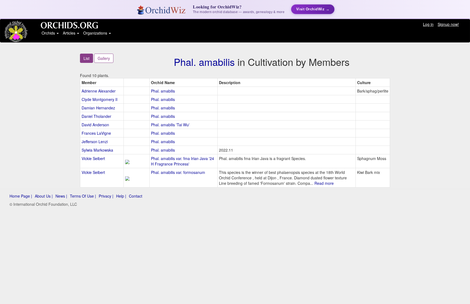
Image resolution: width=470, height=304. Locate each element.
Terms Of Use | (83, 196)
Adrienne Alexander (99, 91)
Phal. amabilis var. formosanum (178, 172)
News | (61, 196)
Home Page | (21, 196)
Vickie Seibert (93, 158)
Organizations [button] (95, 33)
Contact (135, 196)
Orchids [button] (49, 33)
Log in (428, 24)
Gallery (104, 58)
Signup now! (448, 24)
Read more (324, 183)
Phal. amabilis (204, 62)
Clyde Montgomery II (100, 99)
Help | (121, 196)
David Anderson (95, 124)
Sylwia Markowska (97, 150)
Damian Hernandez (98, 107)
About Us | (44, 196)
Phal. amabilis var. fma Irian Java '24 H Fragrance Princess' (182, 161)
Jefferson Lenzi (95, 141)
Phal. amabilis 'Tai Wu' (170, 124)
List (86, 58)
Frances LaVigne (96, 133)
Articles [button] (69, 33)
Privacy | (106, 196)
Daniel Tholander (96, 116)
